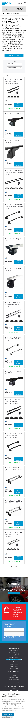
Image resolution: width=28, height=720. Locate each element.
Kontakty (14, 675)
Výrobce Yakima (14, 666)
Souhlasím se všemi (7, 714)
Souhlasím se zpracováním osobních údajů (13, 637)
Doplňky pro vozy (14, 661)
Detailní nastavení (7, 717)
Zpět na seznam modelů (14, 55)
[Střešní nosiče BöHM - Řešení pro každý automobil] (8, 3)
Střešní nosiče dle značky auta (14, 659)
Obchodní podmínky (14, 652)
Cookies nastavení (14, 683)
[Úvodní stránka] (3, 13)
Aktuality (14, 674)
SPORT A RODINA (20, 9)
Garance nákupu (14, 650)
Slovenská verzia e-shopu (14, 681)
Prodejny (14, 655)
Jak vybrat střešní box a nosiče (14, 663)
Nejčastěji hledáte (14, 657)
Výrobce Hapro (14, 668)
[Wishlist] (19, 3)
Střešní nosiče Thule (14, 679)
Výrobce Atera (14, 664)
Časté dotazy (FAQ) (14, 654)
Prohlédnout (14, 593)
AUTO (8, 9)
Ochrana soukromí (14, 677)
